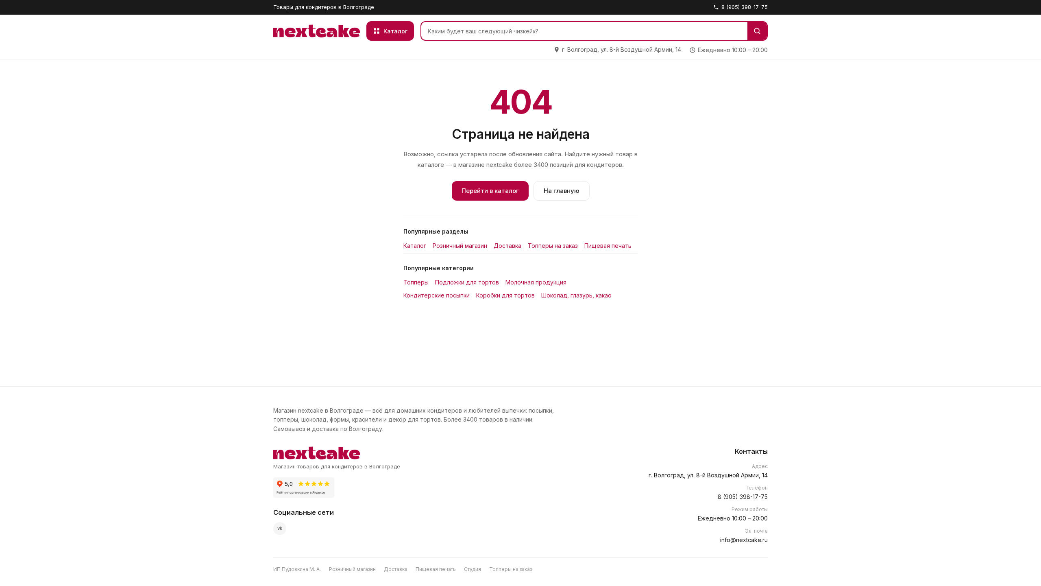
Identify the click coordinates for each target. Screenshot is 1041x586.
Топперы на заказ (553, 245)
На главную (561, 191)
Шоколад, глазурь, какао (576, 295)
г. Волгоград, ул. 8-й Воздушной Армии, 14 (708, 475)
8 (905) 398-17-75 (744, 7)
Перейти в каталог (490, 191)
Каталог (414, 245)
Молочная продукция (535, 282)
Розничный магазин (460, 245)
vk (279, 528)
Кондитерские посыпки (436, 295)
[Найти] (757, 31)
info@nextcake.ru (744, 539)
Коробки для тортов (505, 295)
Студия (472, 569)
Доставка (507, 245)
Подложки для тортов (467, 282)
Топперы (416, 282)
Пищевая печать (608, 245)
